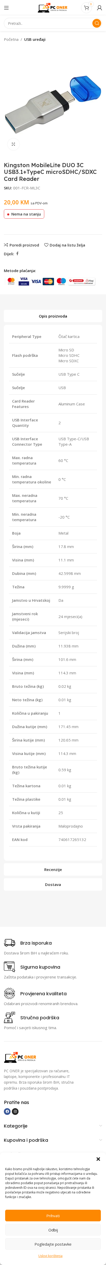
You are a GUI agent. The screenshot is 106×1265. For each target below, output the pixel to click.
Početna (11, 39)
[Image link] (20, 1056)
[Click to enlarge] (13, 144)
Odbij (53, 1229)
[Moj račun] (99, 8)
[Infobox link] (28, 942)
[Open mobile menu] (6, 8)
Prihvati (53, 1215)
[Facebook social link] (17, 253)
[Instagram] (15, 1111)
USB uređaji (35, 39)
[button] (98, 1159)
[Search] (96, 23)
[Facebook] (7, 1111)
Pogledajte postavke (53, 1244)
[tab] (53, 316)
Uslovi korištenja (50, 1256)
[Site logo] (53, 7)
